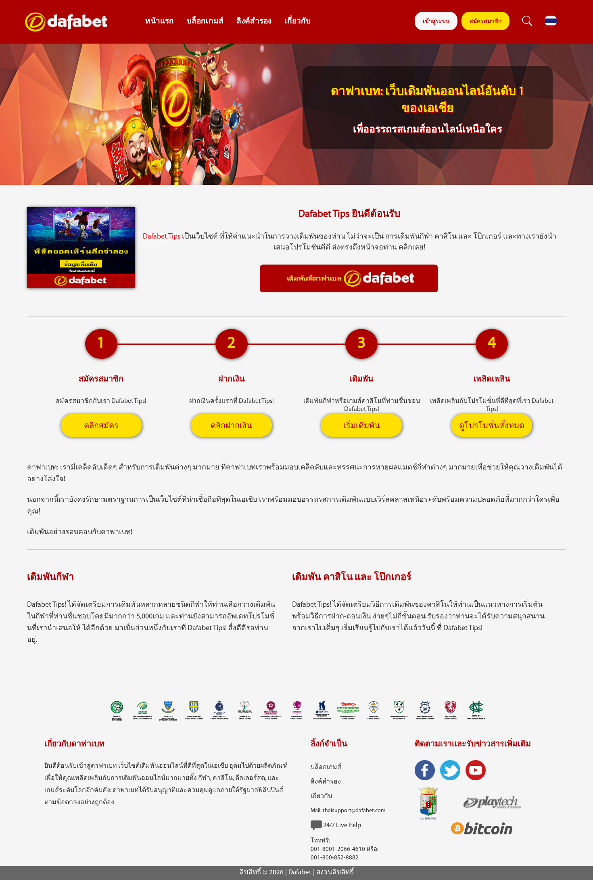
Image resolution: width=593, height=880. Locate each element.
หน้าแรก (159, 21)
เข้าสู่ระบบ (436, 22)
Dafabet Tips (161, 237)
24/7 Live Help (342, 825)
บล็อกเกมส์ (205, 21)
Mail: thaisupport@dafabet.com (348, 811)
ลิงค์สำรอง (253, 21)
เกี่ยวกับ (297, 21)
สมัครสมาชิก (485, 22)
